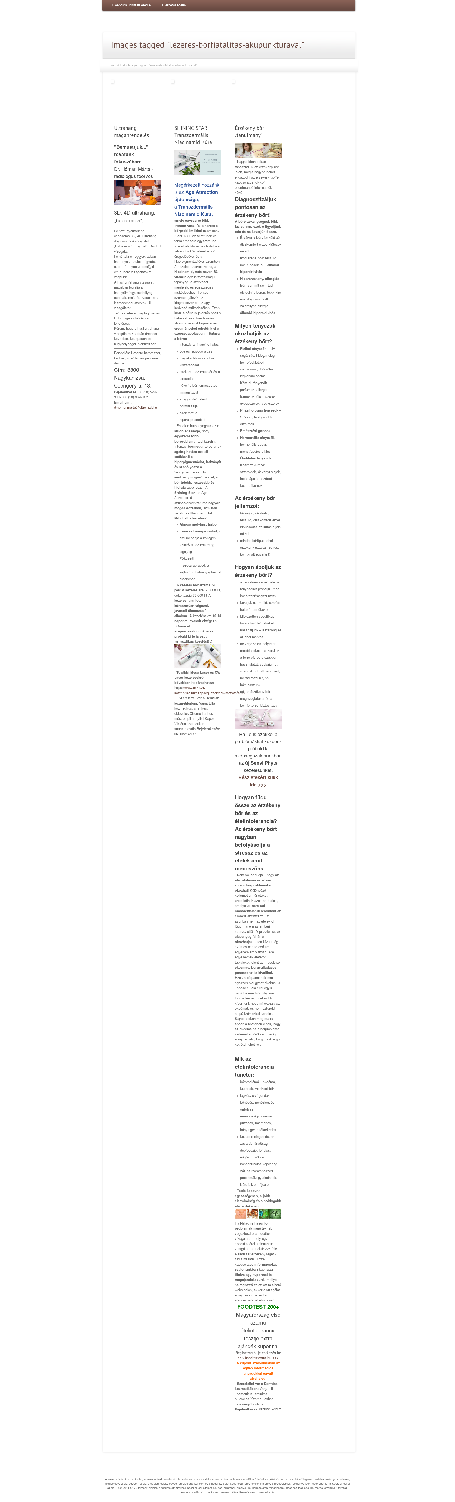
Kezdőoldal (118, 65)
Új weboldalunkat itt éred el (130, 4)
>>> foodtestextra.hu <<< (258, 1357)
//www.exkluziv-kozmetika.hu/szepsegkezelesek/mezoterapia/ (209, 690)
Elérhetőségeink (174, 4)
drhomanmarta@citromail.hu (135, 407)
